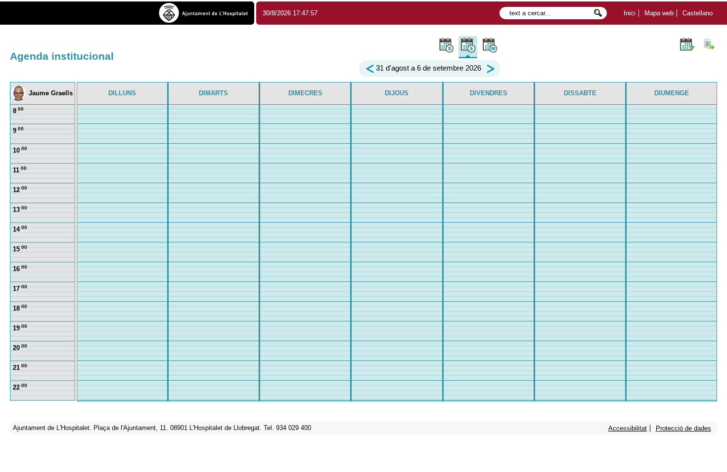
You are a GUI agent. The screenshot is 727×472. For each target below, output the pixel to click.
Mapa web (659, 13)
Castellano (697, 13)
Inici (630, 13)
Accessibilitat (627, 428)
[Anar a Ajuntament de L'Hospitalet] (204, 13)
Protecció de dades (683, 428)
